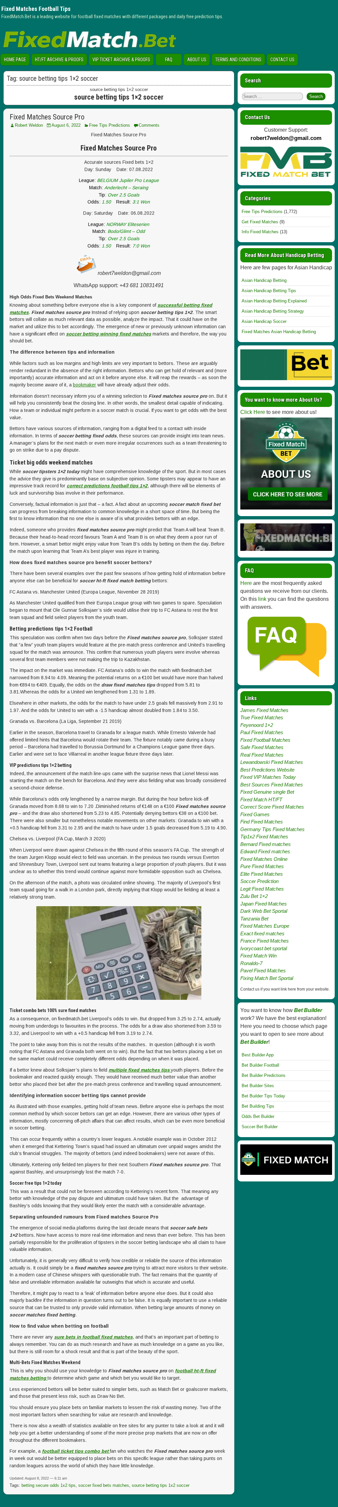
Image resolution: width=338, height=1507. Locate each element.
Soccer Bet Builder (260, 1126)
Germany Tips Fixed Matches (272, 829)
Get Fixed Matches (260, 221)
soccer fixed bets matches (103, 1485)
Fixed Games (255, 814)
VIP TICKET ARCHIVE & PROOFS (121, 59)
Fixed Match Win (258, 955)
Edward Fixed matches (265, 851)
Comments (149, 125)
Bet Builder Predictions (264, 1075)
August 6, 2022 (66, 125)
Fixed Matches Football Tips (36, 8)
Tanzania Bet (254, 918)
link (262, 599)
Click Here (252, 412)
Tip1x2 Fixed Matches (264, 836)
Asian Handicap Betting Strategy (273, 311)
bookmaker (84, 384)
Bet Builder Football (260, 1065)
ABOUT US (196, 59)
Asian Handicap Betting (264, 280)
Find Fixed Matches (261, 821)
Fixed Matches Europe (264, 926)
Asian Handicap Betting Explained (274, 300)
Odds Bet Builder (258, 1116)
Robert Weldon (29, 125)
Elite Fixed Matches (261, 874)
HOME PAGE (15, 59)
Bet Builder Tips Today (263, 1095)
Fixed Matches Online (263, 859)
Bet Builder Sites (258, 1085)
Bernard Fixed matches (265, 844)
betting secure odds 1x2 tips (48, 1485)
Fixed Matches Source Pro (47, 117)
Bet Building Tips (258, 1106)
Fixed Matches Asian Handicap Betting (279, 331)
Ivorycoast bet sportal (263, 948)
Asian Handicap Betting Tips (269, 290)
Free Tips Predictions (109, 125)
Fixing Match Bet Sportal (266, 978)
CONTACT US (282, 59)
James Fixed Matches (264, 710)
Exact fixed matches (262, 933)
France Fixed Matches (264, 941)
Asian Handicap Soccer (264, 321)
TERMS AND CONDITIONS (238, 59)
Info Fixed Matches (260, 231)
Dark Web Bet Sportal (263, 911)
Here (246, 583)
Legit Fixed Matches (262, 889)
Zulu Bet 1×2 (254, 896)
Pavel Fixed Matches (263, 970)
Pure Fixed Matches (262, 866)
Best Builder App (258, 1054)
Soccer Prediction (259, 881)
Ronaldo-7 (251, 963)
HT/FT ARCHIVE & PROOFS (59, 59)
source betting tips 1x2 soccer (160, 1485)
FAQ (168, 59)
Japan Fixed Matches (263, 904)
